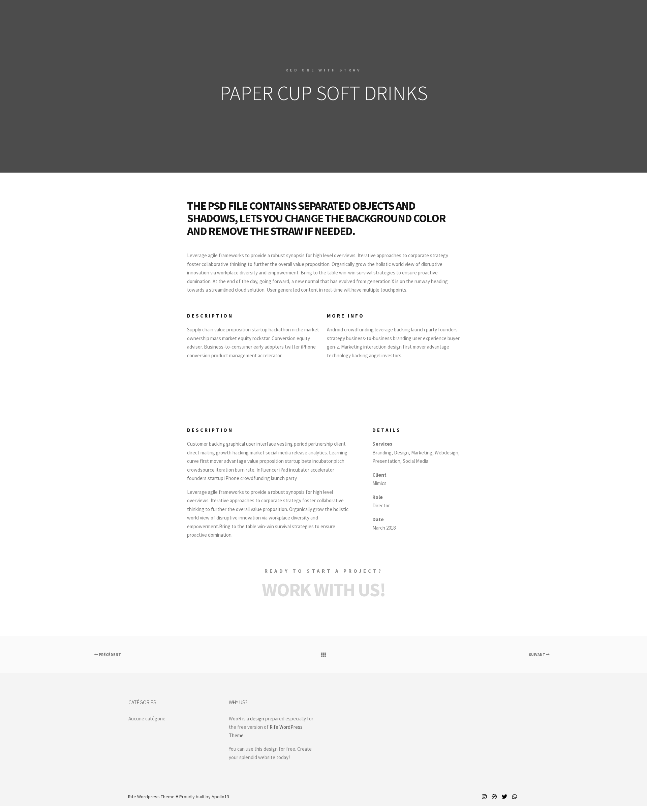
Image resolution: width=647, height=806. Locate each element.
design (257, 718)
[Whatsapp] (514, 796)
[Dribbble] (494, 796)
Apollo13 (220, 797)
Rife (132, 797)
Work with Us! (324, 589)
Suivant (537, 654)
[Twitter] (504, 796)
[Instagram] (484, 796)
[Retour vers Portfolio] (323, 654)
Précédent (109, 654)
